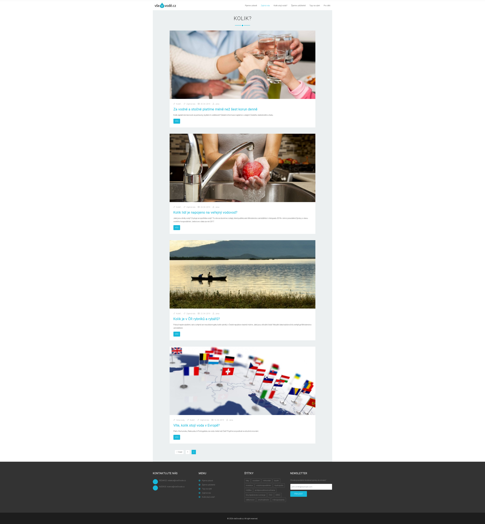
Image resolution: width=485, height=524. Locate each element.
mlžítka (248, 490)
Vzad (181, 452)
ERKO (278, 495)
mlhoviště (267, 481)
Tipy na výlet (314, 5)
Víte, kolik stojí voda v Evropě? (196, 425)
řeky (247, 481)
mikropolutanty (278, 500)
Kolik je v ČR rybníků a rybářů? (196, 319)
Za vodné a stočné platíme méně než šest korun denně (215, 109)
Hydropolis (278, 485)
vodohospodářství (263, 485)
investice (249, 485)
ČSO (270, 495)
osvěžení (256, 481)
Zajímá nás (265, 5)
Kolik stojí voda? (280, 5)
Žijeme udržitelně (298, 5)
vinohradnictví (263, 500)
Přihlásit (298, 494)
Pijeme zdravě (251, 5)
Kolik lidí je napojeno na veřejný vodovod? (205, 212)
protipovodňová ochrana (265, 490)
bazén (276, 481)
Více (177, 121)
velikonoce (250, 500)
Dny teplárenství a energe (255, 495)
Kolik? (178, 104)
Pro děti (327, 5)
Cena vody (180, 420)
